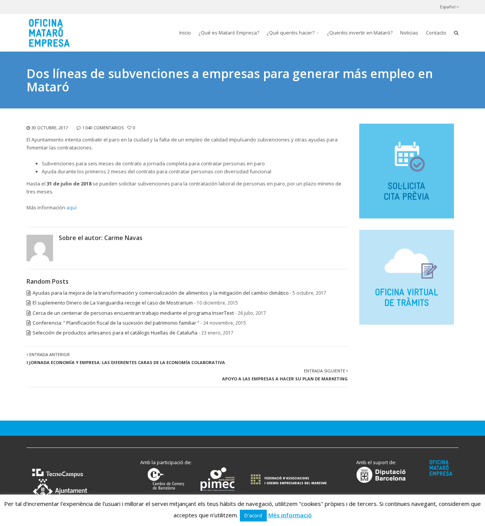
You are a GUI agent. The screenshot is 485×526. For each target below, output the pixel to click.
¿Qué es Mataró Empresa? (229, 32)
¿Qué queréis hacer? (290, 32)
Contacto (436, 32)
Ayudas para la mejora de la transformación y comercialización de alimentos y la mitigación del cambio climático (161, 292)
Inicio (185, 32)
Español (447, 6)
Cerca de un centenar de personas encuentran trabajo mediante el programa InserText (133, 312)
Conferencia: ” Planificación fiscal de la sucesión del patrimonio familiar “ (116, 322)
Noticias (409, 32)
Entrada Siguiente (285, 375)
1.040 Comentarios (103, 127)
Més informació (290, 515)
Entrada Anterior (126, 358)
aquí (71, 207)
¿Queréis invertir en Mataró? (360, 32)
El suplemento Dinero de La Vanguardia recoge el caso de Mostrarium (113, 302)
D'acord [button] (253, 515)
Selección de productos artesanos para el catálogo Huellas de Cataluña (115, 332)
